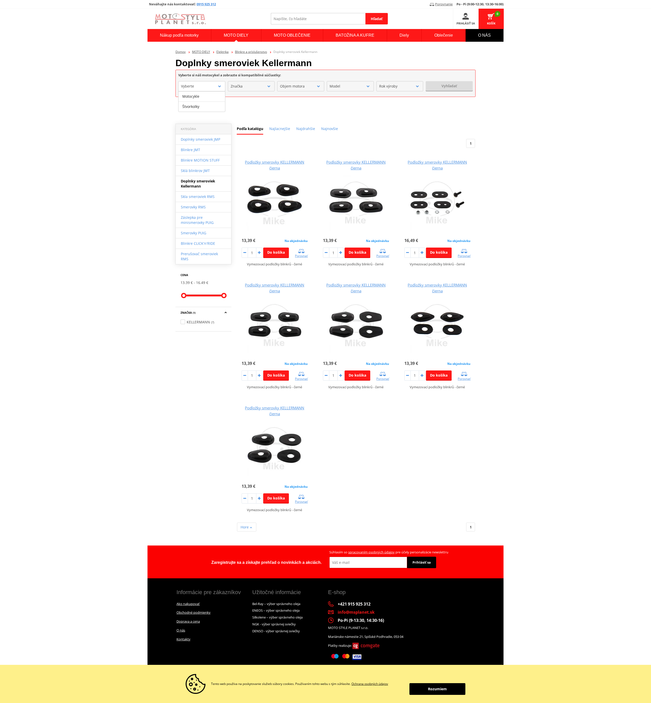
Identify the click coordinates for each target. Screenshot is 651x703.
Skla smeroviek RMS (198, 196)
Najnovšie (329, 128)
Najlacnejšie (279, 128)
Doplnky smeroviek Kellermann (198, 184)
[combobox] (201, 86)
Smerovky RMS (193, 207)
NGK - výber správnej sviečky (274, 624)
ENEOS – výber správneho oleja (276, 610)
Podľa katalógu (250, 128)
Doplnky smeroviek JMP (200, 139)
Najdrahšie (305, 128)
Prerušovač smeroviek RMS (199, 256)
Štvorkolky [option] (190, 106)
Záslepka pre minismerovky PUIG (197, 220)
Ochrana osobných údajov (369, 684)
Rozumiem (437, 688)
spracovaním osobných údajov (371, 552)
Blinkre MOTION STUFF (200, 160)
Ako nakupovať (188, 603)
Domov (180, 52)
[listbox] (201, 101)
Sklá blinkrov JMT (195, 170)
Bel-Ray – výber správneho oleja (276, 603)
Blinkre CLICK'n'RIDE (198, 243)
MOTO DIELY (201, 52)
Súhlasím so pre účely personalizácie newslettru (388, 552)
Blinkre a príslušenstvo (251, 52)
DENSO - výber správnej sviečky (276, 631)
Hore (245, 527)
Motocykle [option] (190, 96)
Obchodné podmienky (193, 612)
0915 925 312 (206, 4)
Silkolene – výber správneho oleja (277, 617)
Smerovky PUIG (193, 233)
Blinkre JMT (190, 149)
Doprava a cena (188, 621)
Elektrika (222, 52)
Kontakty (183, 639)
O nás (180, 630)
